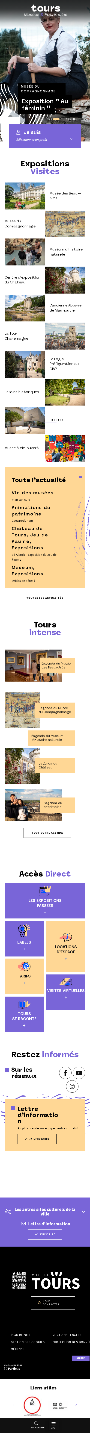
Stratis (80, 1358)
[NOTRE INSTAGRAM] (72, 1086)
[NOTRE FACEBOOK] (65, 1073)
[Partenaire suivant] (75, 1405)
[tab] (47, 119)
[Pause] (74, 119)
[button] (37, 1426)
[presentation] (45, 70)
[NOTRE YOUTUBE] (79, 1073)
